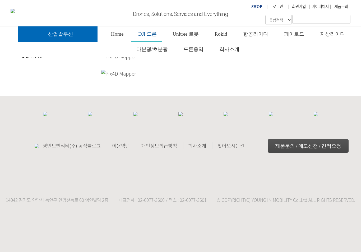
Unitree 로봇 (186, 34)
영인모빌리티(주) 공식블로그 (72, 145)
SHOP (256, 6)
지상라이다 (332, 34)
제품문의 (341, 6)
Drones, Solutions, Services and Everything (180, 14)
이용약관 (121, 145)
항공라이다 (255, 34)
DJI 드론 (147, 34)
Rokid (221, 34)
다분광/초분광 (152, 49)
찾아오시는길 (230, 145)
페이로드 (294, 34)
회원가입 (299, 6)
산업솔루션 (60, 34)
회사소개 (229, 49)
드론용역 (193, 49)
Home (117, 34)
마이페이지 (320, 6)
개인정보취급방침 (159, 145)
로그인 (278, 6)
